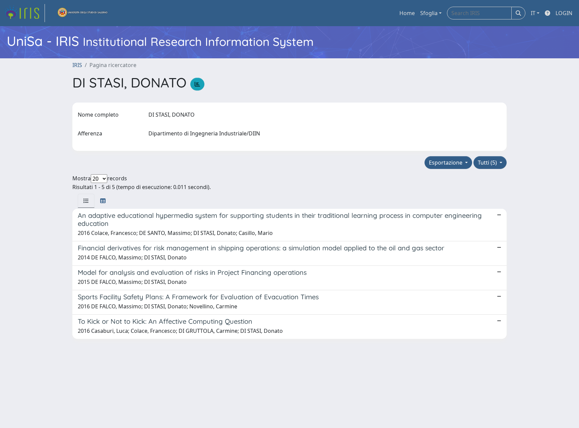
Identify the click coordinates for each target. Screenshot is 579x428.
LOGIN (564, 13)
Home (407, 13)
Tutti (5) (488, 162)
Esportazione (446, 162)
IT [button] (533, 13)
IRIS (77, 65)
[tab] (86, 201)
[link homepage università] (82, 13)
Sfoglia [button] (429, 13)
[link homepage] (24, 13)
